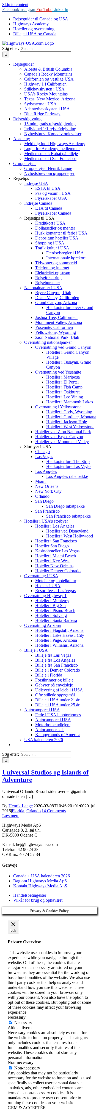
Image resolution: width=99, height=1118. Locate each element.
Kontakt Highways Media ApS (40, 885)
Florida (18, 810)
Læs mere (10, 815)
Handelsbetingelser (29, 895)
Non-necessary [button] (21, 1062)
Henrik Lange (21, 805)
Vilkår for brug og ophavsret (37, 900)
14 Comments (54, 810)
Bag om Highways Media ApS (40, 881)
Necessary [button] (17, 1017)
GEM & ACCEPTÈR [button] (27, 1107)
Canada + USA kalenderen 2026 (41, 876)
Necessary (23, 1022)
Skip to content (15, 4)
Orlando (33, 810)
